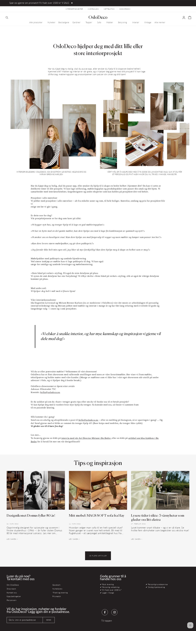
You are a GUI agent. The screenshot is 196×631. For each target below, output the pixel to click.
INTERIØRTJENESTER (74, 9)
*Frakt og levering (60, 592)
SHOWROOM (124, 9)
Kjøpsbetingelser (14, 596)
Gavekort (56, 585)
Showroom (11, 589)
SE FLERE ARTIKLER (98, 556)
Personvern (11, 600)
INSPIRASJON (93, 9)
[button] (7, 18)
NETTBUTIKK (109, 9)
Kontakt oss (12, 592)
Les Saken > (12, 539)
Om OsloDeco (13, 585)
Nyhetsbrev (57, 589)
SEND (48, 620)
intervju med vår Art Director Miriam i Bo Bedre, (86, 438)
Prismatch (56, 596)
